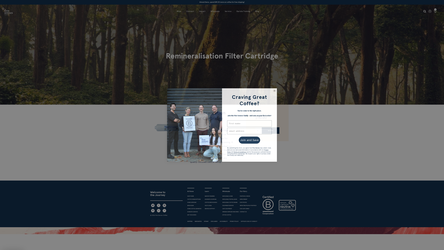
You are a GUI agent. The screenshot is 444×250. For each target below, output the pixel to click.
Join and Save (249, 140)
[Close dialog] (274, 90)
